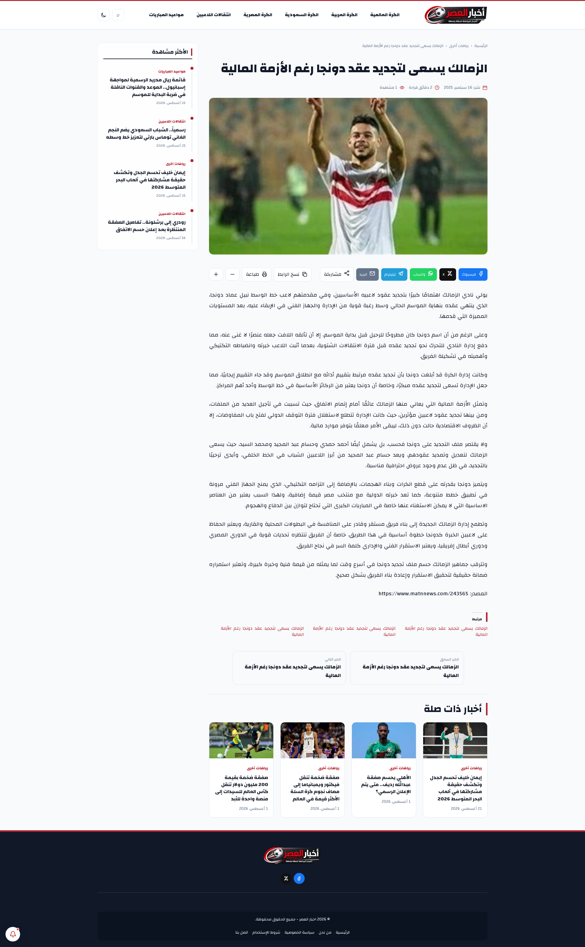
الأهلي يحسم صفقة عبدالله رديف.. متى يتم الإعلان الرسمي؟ (386, 784)
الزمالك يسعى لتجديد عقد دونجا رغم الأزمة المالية (446, 632)
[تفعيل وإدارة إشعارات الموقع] (12, 934)
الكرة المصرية (257, 15)
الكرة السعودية (301, 15)
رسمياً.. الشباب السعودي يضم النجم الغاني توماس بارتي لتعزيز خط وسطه (146, 133)
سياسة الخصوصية (299, 932)
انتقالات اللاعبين (214, 15)
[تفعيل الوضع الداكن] (104, 15)
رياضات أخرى (459, 46)
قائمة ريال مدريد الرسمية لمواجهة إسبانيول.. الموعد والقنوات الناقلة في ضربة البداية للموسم (148, 87)
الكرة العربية (344, 15)
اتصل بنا (242, 932)
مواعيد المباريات (166, 15)
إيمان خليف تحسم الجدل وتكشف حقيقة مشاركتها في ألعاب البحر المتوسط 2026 (456, 788)
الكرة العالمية (384, 15)
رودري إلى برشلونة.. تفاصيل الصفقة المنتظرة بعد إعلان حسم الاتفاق (147, 226)
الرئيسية (481, 46)
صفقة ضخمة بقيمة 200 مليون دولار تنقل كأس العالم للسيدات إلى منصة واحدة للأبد (241, 788)
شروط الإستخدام (266, 932)
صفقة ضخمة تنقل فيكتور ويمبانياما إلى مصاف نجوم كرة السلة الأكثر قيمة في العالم (314, 788)
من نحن (325, 932)
